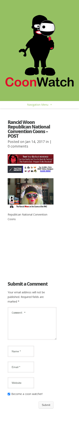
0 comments (18, 146)
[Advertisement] (30, 244)
